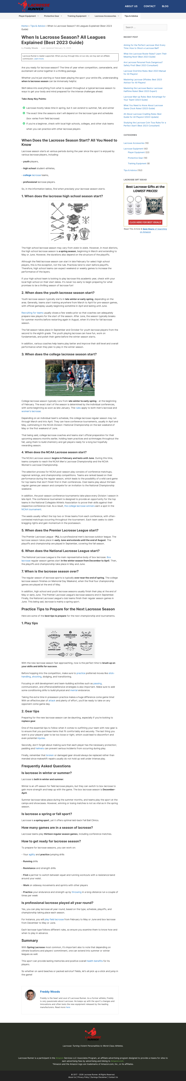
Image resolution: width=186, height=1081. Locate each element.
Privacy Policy (83, 1077)
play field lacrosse (54, 919)
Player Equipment (27, 16)
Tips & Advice (131, 16)
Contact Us (113, 1077)
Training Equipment (76, 16)
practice (81, 673)
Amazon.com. (117, 1061)
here (68, 1007)
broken (50, 755)
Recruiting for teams (32, 312)
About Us (131, 6)
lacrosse (32, 175)
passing (97, 683)
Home (24, 26)
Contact (150, 6)
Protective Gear (51, 16)
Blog (165, 6)
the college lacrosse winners (79, 506)
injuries (41, 738)
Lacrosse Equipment (133, 148)
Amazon (60, 1058)
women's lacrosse (31, 411)
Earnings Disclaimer (99, 1077)
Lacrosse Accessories (105, 16)
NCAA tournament (31, 509)
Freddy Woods (50, 991)
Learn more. (39, 59)
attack (52, 700)
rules (78, 407)
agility (32, 854)
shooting (37, 676)
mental (74, 690)
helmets (40, 748)
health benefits (95, 961)
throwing (76, 892)
